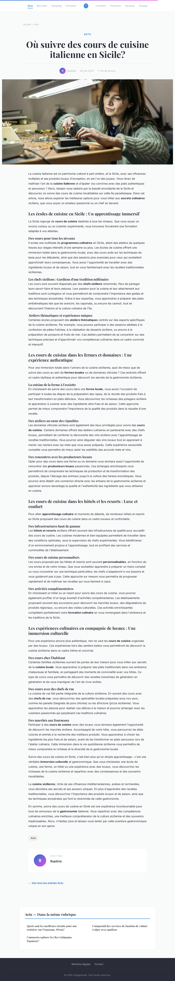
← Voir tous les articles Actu (45, 883)
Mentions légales (81, 964)
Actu (30, 5)
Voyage (143, 5)
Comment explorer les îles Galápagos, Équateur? (49, 939)
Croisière (71, 5)
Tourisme (115, 5)
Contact (99, 964)
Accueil (27, 24)
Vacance (130, 5)
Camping (56, 5)
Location (101, 5)
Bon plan (42, 5)
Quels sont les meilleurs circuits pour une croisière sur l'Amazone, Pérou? (52, 927)
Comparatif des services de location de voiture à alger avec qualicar (120, 927)
